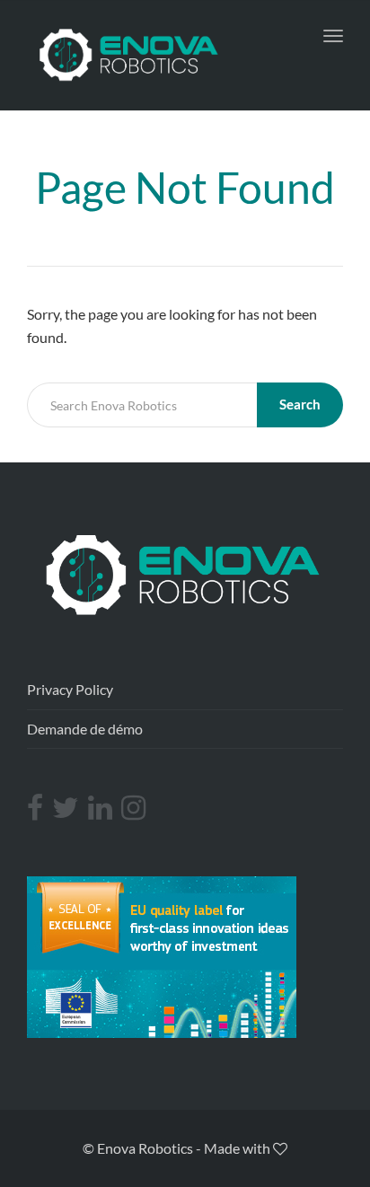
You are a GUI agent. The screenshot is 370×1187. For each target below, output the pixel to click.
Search (300, 404)
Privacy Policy (70, 689)
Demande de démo (85, 728)
